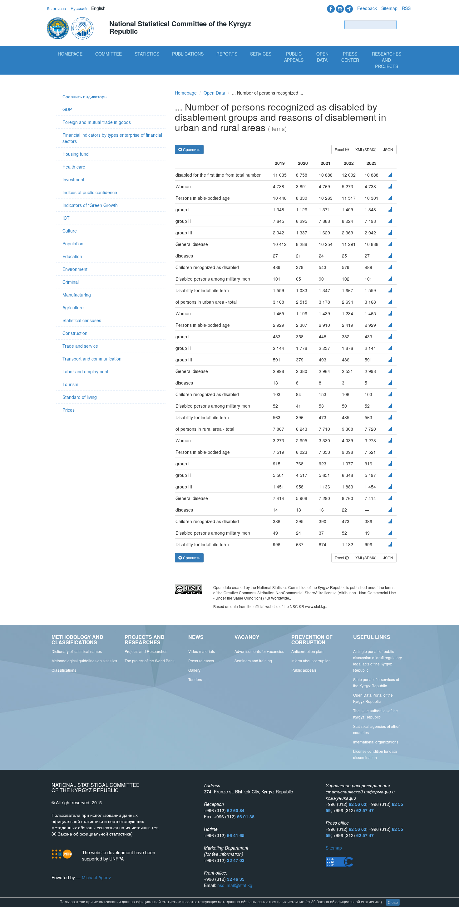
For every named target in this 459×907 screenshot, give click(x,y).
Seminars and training (253, 660)
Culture (69, 231)
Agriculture (73, 307)
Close (393, 902)
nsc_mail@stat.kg (234, 885)
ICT (66, 218)
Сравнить (191, 149)
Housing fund (75, 154)
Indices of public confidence (89, 192)
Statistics (147, 54)
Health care (73, 167)
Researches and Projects (386, 60)
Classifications (64, 670)
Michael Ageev (96, 877)
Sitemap (389, 8)
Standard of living (79, 397)
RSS (406, 8)
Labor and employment (85, 371)
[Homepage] (71, 28)
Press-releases (201, 660)
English (98, 8)
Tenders (195, 679)
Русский (79, 8)
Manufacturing (76, 295)
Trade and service (80, 346)
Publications (188, 54)
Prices (68, 410)
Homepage (70, 54)
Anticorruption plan (307, 651)
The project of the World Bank (150, 660)
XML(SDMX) (366, 149)
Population (72, 243)
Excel (340, 149)
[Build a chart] (389, 175)
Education (72, 256)
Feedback (367, 8)
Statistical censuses (81, 320)
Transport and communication (91, 358)
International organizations (375, 741)
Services (260, 54)
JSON (388, 149)
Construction (74, 333)
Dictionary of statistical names (77, 651)
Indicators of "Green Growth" (90, 205)
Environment (74, 269)
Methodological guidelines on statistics (84, 660)
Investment (73, 179)
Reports (226, 54)
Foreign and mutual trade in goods (96, 122)
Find (405, 24)
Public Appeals (294, 57)
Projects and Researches (146, 651)
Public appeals (304, 670)
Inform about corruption (311, 660)
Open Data (322, 57)
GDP (67, 109)
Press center (350, 57)
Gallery (194, 670)
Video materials (201, 651)
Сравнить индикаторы (84, 96)
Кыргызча (56, 8)
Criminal (70, 282)
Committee (108, 54)
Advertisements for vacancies (259, 651)
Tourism (70, 384)
